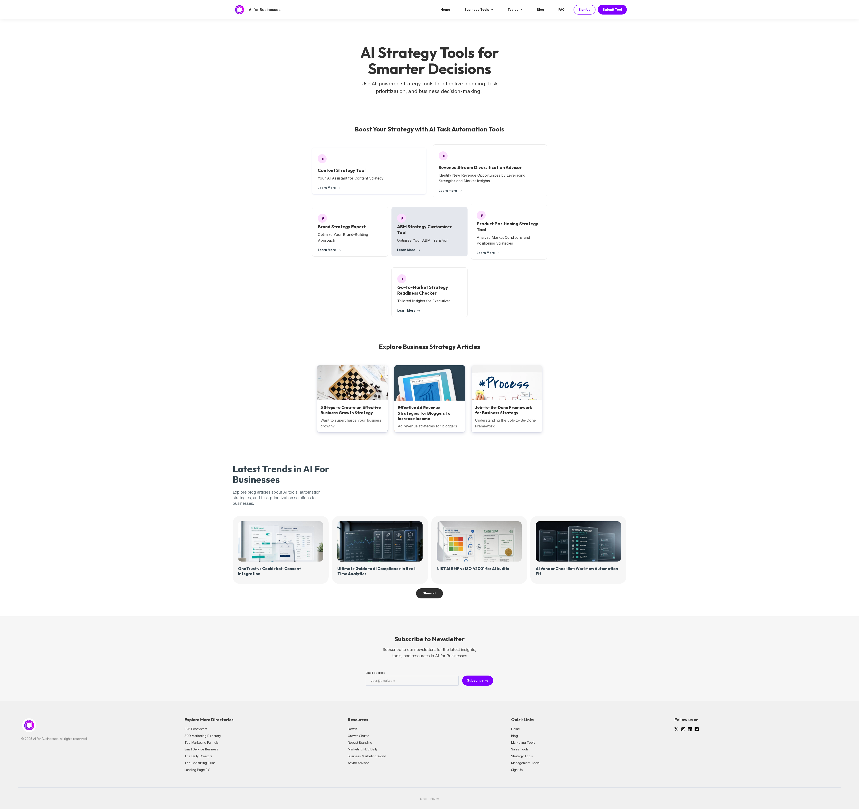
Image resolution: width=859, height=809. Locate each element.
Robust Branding (360, 742)
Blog (514, 736)
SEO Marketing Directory (203, 736)
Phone (434, 798)
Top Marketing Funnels (202, 742)
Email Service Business (201, 749)
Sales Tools (519, 749)
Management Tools (525, 763)
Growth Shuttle (358, 736)
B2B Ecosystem (196, 729)
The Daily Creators (198, 756)
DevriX (353, 729)
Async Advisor (358, 763)
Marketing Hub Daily (363, 749)
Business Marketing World (367, 756)
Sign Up (517, 770)
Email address (375, 672)
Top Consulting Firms (200, 763)
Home (515, 729)
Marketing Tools (523, 742)
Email (423, 798)
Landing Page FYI (197, 770)
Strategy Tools (522, 756)
